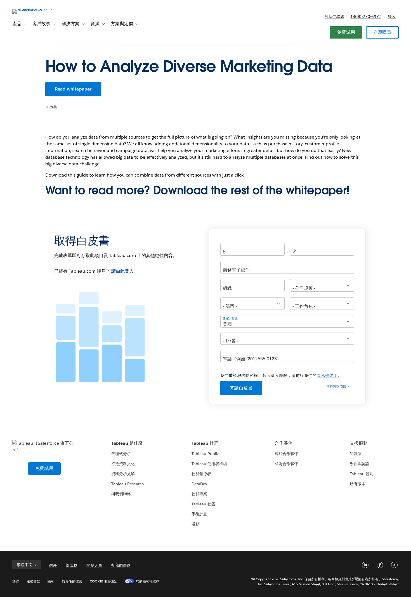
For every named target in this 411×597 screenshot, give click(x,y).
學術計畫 (199, 514)
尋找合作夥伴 (286, 453)
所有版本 (357, 483)
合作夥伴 (283, 443)
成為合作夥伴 (286, 463)
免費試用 (346, 32)
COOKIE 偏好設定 (103, 581)
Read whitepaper (73, 89)
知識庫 (356, 453)
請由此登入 (122, 271)
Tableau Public (205, 453)
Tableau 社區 (203, 503)
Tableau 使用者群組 (209, 463)
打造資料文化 (123, 463)
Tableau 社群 (205, 443)
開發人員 (94, 565)
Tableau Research (127, 483)
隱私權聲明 (327, 375)
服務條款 (33, 581)
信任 (53, 565)
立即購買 (382, 32)
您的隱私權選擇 (147, 581)
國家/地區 (230, 318)
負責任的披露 (72, 581)
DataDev (199, 483)
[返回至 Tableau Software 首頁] (33, 9)
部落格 (71, 565)
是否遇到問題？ (338, 387)
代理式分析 (121, 453)
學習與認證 (359, 463)
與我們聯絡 (334, 16)
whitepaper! (317, 190)
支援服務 (359, 443)
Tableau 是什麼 (127, 443)
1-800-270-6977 (365, 16)
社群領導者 (201, 473)
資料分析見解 (123, 473)
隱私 (51, 581)
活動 (195, 524)
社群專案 (199, 493)
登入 (392, 16)
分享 (53, 106)
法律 (15, 581)
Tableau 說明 (362, 473)
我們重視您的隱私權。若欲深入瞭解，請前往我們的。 (281, 375)
